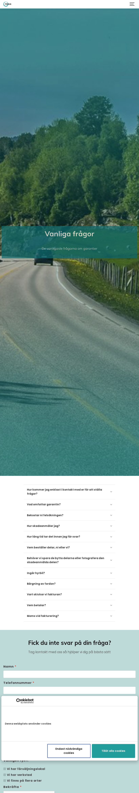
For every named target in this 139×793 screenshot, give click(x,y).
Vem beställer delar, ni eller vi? (48, 547)
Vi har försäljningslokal (26, 769)
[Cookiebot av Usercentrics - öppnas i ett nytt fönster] (19, 700)
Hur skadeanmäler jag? (43, 526)
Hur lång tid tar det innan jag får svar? (53, 536)
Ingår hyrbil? (36, 573)
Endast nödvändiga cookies (68, 751)
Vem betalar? (36, 605)
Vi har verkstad (19, 775)
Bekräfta (12, 786)
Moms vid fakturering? (43, 616)
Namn (9, 666)
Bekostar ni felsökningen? (45, 515)
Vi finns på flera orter (24, 780)
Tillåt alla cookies (113, 751)
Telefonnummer (18, 682)
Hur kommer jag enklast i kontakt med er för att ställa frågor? (64, 491)
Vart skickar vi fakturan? (44, 594)
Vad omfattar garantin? (44, 504)
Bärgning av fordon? (41, 584)
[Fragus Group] (7, 4)
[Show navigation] (132, 4)
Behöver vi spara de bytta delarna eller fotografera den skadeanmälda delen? (65, 560)
